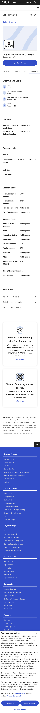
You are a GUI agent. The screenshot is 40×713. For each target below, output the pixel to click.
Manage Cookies (20, 709)
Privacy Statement (14, 696)
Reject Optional (29, 703)
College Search (10, 15)
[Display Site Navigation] (38, 7)
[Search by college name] (31, 15)
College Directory (9, 22)
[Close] (36, 633)
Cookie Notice (20, 694)
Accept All (10, 703)
